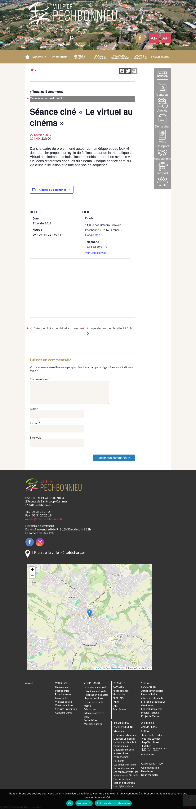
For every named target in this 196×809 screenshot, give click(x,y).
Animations (147, 754)
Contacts (162, 94)
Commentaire (40, 379)
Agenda (162, 110)
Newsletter (147, 771)
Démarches (162, 126)
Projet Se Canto (150, 716)
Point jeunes (119, 709)
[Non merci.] (191, 799)
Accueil (27, 56)
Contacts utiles (63, 712)
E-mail (35, 423)
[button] (39, 56)
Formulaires (90, 720)
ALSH (116, 705)
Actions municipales (152, 690)
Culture (145, 731)
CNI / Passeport (162, 144)
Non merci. (84, 803)
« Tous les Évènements (47, 91)
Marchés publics (93, 723)
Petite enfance (120, 690)
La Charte (119, 760)
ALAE (116, 702)
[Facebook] (122, 71)
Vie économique (64, 705)
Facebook (140, 38)
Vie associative (63, 701)
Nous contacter (149, 774)
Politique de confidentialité (113, 803)
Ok (70, 803)
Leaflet (98, 668)
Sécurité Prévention (66, 708)
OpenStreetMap (113, 668)
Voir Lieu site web (95, 253)
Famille (162, 185)
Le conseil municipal (95, 687)
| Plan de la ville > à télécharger (58, 552)
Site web (35, 437)
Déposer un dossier (124, 738)
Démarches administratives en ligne (94, 713)
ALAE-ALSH (119, 698)
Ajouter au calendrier (52, 190)
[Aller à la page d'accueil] (32, 69)
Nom (34, 408)
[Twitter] (128, 71)
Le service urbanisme (125, 735)
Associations (162, 158)
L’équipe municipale (95, 691)
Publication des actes (96, 694)
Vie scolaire (119, 694)
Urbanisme (119, 731)
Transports (162, 173)
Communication (150, 767)
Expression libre (94, 698)
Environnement (121, 756)
